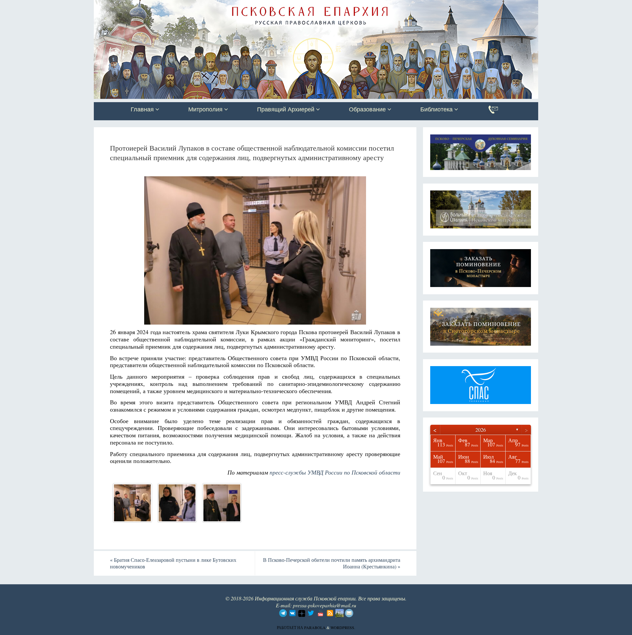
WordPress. (342, 627)
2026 (480, 429)
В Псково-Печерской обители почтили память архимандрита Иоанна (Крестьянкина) (331, 563)
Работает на (290, 627)
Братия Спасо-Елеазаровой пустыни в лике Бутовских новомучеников (173, 563)
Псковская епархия (187, 5)
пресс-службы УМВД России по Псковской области (335, 472)
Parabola (315, 627)
